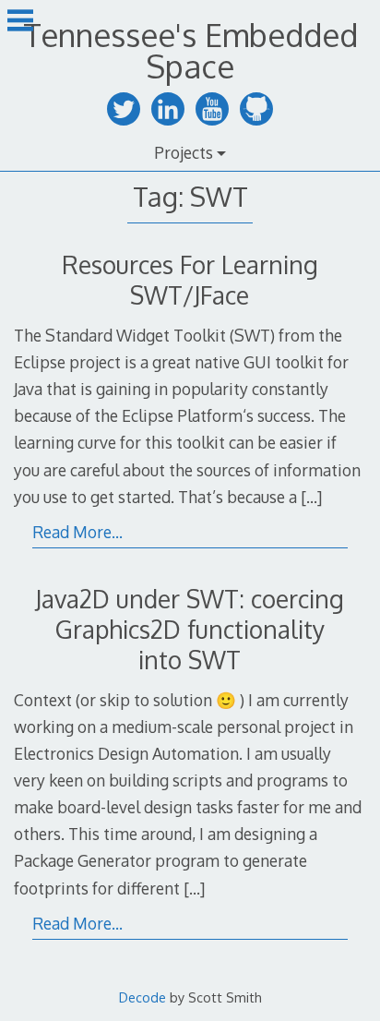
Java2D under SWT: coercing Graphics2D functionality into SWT (189, 629)
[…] (311, 496)
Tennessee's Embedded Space (190, 50)
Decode (142, 997)
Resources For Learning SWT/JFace (190, 279)
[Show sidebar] (20, 22)
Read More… (77, 532)
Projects (183, 152)
